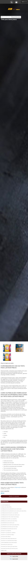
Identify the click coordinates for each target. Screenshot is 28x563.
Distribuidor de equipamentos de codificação (11, 509)
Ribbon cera (4, 550)
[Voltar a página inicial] (14, 8)
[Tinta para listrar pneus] (7, 347)
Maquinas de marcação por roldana (9, 548)
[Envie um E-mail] (16, 2)
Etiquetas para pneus (6, 536)
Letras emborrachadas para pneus (9, 542)
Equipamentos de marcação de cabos (9, 526)
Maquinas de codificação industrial (9, 546)
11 (14, 556)
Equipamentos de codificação (7, 522)
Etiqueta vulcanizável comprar (8, 532)
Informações (4, 501)
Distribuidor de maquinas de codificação (10, 514)
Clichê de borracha (5, 505)
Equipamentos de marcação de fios (9, 528)
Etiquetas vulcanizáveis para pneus (9, 540)
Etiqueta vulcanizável (6, 530)
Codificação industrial (6, 507)
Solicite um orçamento (14, 496)
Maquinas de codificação (6, 544)
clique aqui (17, 487)
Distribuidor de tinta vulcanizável (9, 518)
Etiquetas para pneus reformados (8, 538)
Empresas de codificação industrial (9, 520)
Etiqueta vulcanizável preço (7, 534)
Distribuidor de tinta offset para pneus (10, 516)
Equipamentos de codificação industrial (10, 524)
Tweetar (2, 493)
